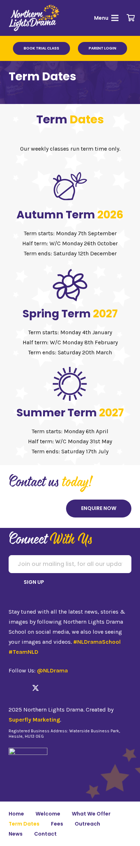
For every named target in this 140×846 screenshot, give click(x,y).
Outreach (87, 823)
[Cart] (131, 18)
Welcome (48, 813)
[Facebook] (11, 687)
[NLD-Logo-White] (34, 18)
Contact (45, 833)
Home (16, 813)
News (16, 833)
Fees (57, 823)
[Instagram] (23, 688)
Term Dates (24, 823)
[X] (35, 688)
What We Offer (91, 813)
